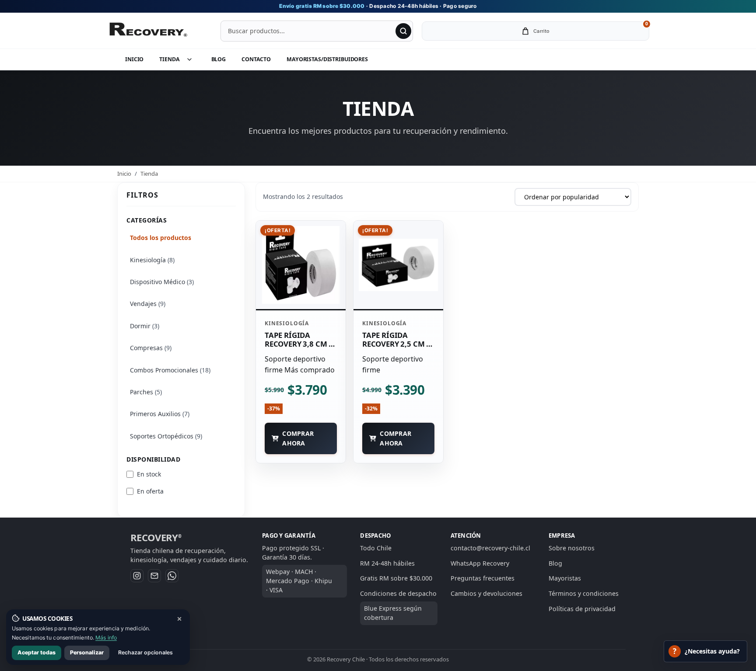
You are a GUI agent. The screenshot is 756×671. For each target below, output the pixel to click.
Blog (218, 59)
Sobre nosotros (572, 548)
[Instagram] (137, 575)
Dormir (144, 326)
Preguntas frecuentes (482, 578)
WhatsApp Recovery (480, 563)
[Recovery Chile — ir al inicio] (148, 31)
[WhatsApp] (171, 575)
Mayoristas (565, 578)
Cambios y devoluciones (486, 593)
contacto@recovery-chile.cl (490, 548)
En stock (149, 474)
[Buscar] (403, 31)
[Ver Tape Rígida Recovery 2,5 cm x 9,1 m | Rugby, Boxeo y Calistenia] (398, 265)
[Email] (154, 575)
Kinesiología (152, 260)
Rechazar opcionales (145, 652)
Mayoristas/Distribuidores (327, 59)
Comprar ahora (298, 438)
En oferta (150, 491)
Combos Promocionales (170, 370)
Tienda (169, 59)
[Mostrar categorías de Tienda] (193, 59)
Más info (106, 637)
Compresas (151, 348)
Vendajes (147, 303)
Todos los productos (160, 237)
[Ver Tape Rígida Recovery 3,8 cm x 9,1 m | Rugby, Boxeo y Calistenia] (301, 265)
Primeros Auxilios (159, 414)
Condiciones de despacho (398, 593)
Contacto (256, 59)
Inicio (134, 59)
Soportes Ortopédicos (166, 436)
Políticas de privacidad (582, 609)
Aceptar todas (37, 652)
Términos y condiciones (584, 593)
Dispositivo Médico (162, 282)
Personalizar (87, 652)
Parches (146, 392)
